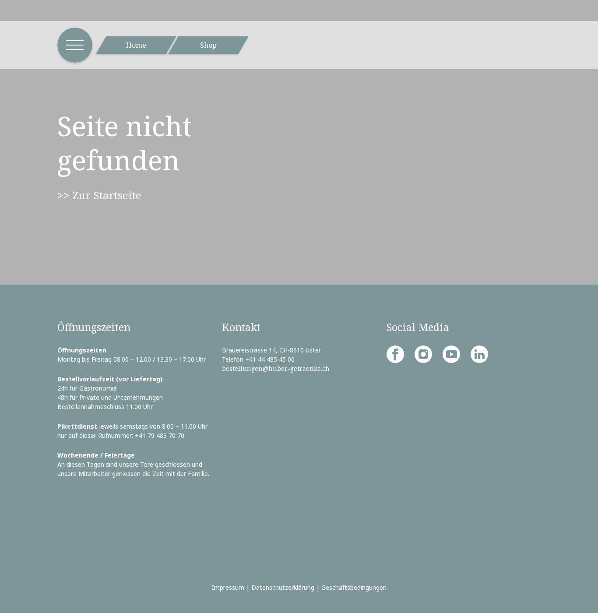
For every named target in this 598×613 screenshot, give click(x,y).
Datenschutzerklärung (282, 587)
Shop (208, 45)
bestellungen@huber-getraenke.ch (276, 368)
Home (136, 45)
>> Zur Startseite (99, 195)
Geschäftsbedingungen (354, 587)
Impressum (228, 587)
